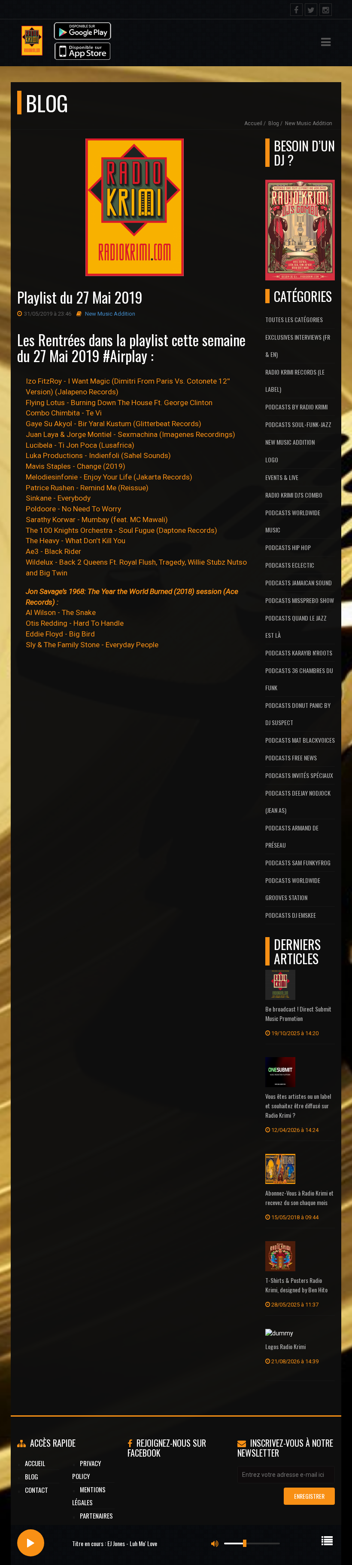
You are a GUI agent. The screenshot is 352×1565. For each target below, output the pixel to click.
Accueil (253, 123)
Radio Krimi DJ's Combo (293, 494)
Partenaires (96, 1515)
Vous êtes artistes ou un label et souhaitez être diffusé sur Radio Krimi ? (298, 1105)
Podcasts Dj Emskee (290, 914)
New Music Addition (308, 123)
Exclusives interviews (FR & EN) (297, 345)
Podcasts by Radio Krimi (296, 406)
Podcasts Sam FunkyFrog (298, 862)
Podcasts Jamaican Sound (298, 582)
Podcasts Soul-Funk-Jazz (298, 424)
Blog (273, 123)
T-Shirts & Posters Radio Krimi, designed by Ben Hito (296, 1285)
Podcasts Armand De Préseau (292, 836)
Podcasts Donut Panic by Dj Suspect (298, 714)
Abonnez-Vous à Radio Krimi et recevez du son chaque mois (299, 1197)
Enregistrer (309, 1495)
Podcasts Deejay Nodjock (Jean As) (298, 801)
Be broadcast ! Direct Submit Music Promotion (298, 1013)
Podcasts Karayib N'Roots (298, 652)
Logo (271, 459)
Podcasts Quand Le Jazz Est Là (296, 626)
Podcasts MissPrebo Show (299, 600)
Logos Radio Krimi (285, 1346)
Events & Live (281, 477)
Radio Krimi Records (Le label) (295, 380)
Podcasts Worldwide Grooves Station (292, 889)
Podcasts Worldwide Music (292, 521)
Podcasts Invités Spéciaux (299, 775)
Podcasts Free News (291, 757)
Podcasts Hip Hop (288, 547)
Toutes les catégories (294, 319)
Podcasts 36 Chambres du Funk (299, 679)
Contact (36, 1489)
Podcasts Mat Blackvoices (300, 739)
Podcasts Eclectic (289, 564)
